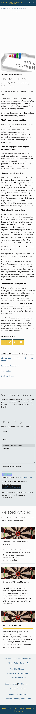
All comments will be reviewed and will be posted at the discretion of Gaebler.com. (17, 495)
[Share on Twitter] (9, 342)
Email (5, 439)
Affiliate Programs (21, 8)
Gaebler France (11, 684)
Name (5, 431)
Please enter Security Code (12, 466)
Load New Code (26, 477)
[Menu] (33, 2)
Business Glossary (8, 376)
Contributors (6, 371)
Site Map (7, 659)
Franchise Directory (17, 669)
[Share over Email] (21, 342)
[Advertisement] (18, 32)
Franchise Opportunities (10, 366)
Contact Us (24, 663)
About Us (16, 659)
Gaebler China (25, 699)
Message (6, 448)
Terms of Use (26, 659)
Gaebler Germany (12, 699)
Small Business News (18, 678)
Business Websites (11, 8)
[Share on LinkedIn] (15, 342)
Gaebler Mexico (24, 684)
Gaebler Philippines (18, 688)
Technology (3, 8)
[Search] (29, 2)
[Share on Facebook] (4, 342)
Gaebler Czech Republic (17, 694)
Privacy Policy (13, 663)
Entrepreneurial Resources (17, 673)
